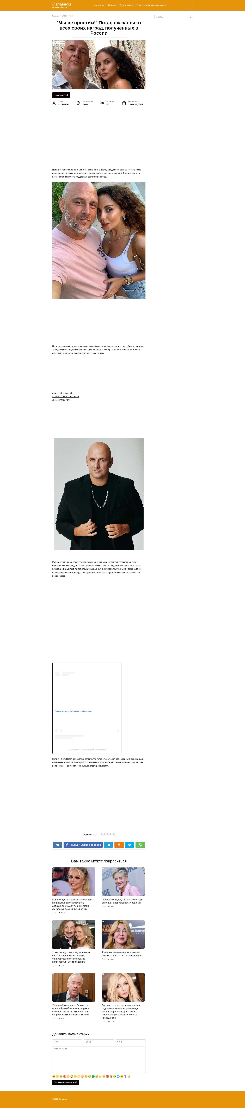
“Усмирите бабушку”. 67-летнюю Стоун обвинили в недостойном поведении (122, 901)
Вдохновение (126, 5)
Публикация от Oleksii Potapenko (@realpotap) (87, 750)
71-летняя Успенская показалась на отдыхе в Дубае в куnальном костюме (122, 954)
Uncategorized (61, 95)
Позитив (112, 5)
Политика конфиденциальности (152, 5)
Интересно (99, 5)
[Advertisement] (89, 138)
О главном (61, 4)
